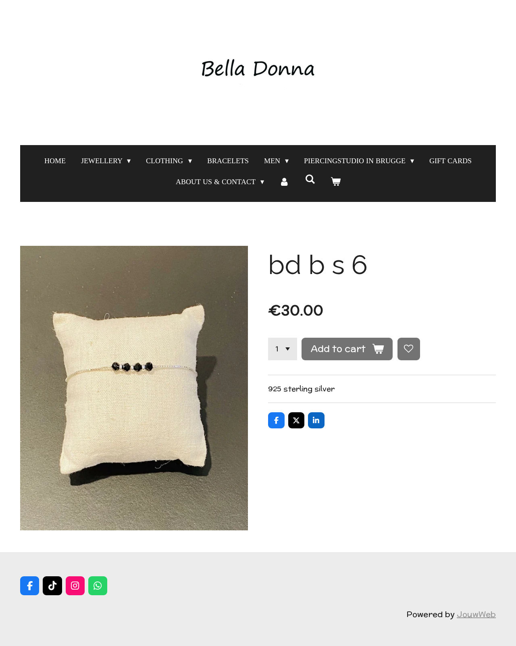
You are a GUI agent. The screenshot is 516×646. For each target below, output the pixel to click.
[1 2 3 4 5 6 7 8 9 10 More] (282, 349)
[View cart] (335, 181)
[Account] (284, 181)
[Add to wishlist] (408, 349)
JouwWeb (476, 614)
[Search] (309, 179)
